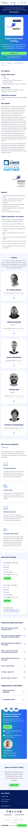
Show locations (5, 806)
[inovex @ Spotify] (20, 811)
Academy (9, 63)
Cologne (7, 570)
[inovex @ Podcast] (18, 811)
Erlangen (7, 592)
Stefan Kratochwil (14, 322)
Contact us (8, 726)
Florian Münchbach (14, 357)
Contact (22, 2)
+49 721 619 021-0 (5, 799)
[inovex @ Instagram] (15, 811)
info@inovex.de (4, 801)
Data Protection (14, 822)
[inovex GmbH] (5, 3)
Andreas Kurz (14, 390)
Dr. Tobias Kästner (14, 290)
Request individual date (14, 57)
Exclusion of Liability (18, 820)
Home (2, 63)
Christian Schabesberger (14, 425)
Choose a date (14, 53)
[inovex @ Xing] (12, 811)
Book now (7, 578)
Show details (6, 565)
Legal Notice (8, 820)
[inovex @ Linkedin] (10, 811)
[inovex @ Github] (7, 811)
